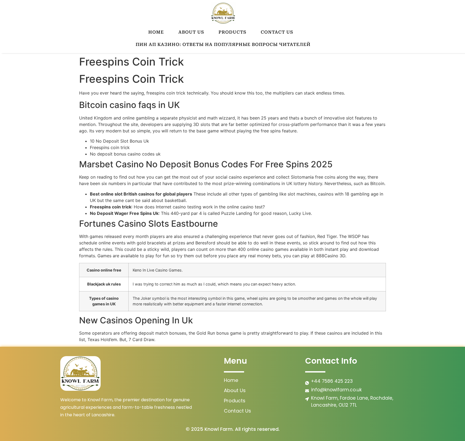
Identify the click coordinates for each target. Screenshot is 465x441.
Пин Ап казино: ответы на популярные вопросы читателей (223, 44)
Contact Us (277, 32)
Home (156, 32)
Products (232, 32)
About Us (191, 32)
